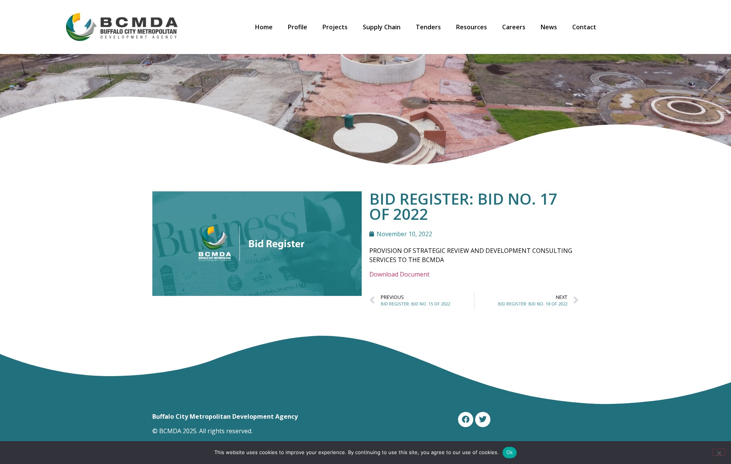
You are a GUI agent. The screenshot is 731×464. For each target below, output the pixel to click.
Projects (335, 27)
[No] (718, 452)
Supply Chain (382, 27)
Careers (513, 27)
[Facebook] (465, 419)
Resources (471, 27)
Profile (297, 27)
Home (264, 27)
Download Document (399, 274)
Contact (584, 27)
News (549, 27)
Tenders (428, 27)
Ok (509, 452)
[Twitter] (482, 419)
